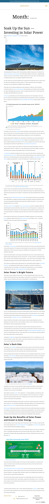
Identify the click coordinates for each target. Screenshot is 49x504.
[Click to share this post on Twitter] (6, 40)
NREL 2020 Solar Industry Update (21, 186)
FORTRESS (43, 502)
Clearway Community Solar (10, 459)
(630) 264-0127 (21, 496)
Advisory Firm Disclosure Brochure (38, 498)
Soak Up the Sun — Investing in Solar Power (23, 30)
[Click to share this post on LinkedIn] (6, 41)
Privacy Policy (37, 495)
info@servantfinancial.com (19, 1)
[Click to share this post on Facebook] (6, 38)
